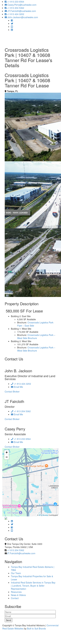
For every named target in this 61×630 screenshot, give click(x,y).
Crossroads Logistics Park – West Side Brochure (36, 336)
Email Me (18, 386)
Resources (16, 591)
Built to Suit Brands (36, 628)
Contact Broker (12, 391)
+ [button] (7, 452)
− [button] (7, 457)
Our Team (16, 573)
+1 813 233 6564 (15, 1)
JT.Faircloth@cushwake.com (21, 11)
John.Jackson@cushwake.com (22, 17)
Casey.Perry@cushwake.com (21, 4)
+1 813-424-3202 (22, 383)
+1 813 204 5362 (15, 7)
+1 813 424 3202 (15, 14)
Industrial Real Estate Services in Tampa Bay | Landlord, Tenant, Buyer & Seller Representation (33, 585)
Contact (15, 598)
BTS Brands (43, 515)
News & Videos (18, 595)
